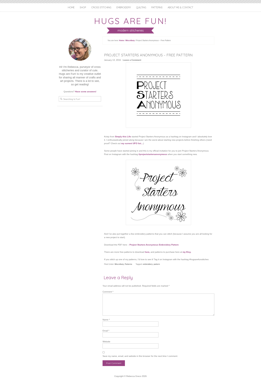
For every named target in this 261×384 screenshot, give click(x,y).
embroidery (148, 264)
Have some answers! (85, 91)
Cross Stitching (101, 7)
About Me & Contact (180, 7)
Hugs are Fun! (130, 21)
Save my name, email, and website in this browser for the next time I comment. (140, 356)
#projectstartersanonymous (153, 154)
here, (147, 252)
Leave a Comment (132, 60)
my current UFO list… (132, 143)
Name (106, 319)
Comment (108, 291)
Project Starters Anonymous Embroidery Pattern (154, 245)
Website (106, 341)
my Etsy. (187, 252)
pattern (157, 264)
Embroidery (123, 7)
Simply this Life (123, 136)
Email (106, 330)
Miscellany (130, 40)
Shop (83, 7)
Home (71, 7)
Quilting (141, 7)
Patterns (157, 7)
